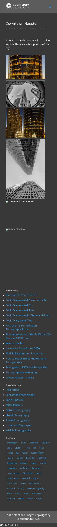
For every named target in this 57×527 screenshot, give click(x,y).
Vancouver (37, 493)
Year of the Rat (14, 343)
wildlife (21, 498)
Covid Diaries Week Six (19, 305)
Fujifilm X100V (37, 453)
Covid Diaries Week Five (20, 310)
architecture (12, 442)
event (27, 447)
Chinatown (33, 442)
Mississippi (28, 473)
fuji (17, 453)
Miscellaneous (14, 405)
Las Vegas (36, 468)
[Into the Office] (15, 231)
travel (17, 493)
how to (43, 463)
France (10, 453)
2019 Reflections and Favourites (24, 353)
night (35, 478)
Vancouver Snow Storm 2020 (23, 348)
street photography (35, 488)
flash (41, 447)
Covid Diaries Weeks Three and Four (27, 315)
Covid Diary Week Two (19, 320)
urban (26, 493)
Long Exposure (15, 400)
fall (35, 447)
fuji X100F (30, 458)
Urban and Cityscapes (19, 425)
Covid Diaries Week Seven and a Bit (26, 300)
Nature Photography (18, 410)
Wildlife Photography (18, 430)
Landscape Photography (20, 395)
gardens (23, 463)
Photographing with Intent (22, 372)
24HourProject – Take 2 (20, 377)
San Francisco (35, 483)
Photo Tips (12, 483)
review (23, 483)
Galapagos (12, 463)
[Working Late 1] (25, 79)
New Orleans (13, 478)
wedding (11, 498)
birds (23, 442)
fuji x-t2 (10, 458)
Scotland (11, 488)
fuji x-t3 (20, 458)
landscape (24, 468)
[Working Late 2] (25, 137)
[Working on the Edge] (19, 203)
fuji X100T (42, 458)
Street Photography (17, 415)
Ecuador (18, 447)
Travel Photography (18, 420)
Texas (9, 493)
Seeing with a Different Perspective (26, 367)
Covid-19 (45, 442)
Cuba (9, 447)
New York (26, 478)
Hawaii (34, 463)
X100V (39, 498)
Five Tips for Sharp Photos (21, 295)
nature (39, 473)
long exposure (13, 473)
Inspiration (12, 389)
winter (30, 498)
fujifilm (25, 453)
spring (21, 488)
